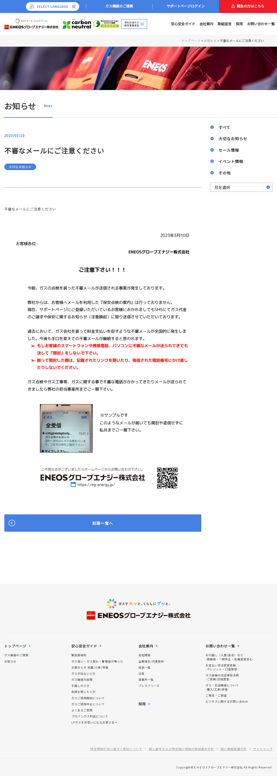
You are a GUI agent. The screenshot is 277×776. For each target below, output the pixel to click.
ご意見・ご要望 (216, 695)
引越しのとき (80, 686)
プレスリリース (148, 686)
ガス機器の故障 (82, 680)
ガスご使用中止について (88, 704)
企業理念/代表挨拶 (151, 661)
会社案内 (206, 23)
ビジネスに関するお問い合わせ (227, 702)
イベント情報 (231, 161)
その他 (225, 173)
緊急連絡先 (79, 655)
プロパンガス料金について (89, 716)
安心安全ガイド (183, 23)
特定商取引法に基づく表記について (116, 749)
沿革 (141, 674)
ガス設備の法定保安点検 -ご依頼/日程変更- (222, 677)
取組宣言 (225, 23)
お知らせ (10, 661)
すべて (224, 127)
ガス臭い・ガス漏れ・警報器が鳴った (97, 661)
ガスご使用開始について (88, 698)
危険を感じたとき (83, 692)
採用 (239, 23)
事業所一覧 (146, 680)
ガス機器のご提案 (16, 655)
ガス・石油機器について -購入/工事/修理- (222, 687)
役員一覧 (144, 667)
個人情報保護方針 (233, 749)
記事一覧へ (102, 523)
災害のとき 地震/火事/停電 (89, 667)
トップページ (15, 645)
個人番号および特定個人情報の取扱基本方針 (181, 749)
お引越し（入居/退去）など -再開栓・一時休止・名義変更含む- (230, 657)
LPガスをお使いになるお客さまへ (94, 722)
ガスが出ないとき (83, 674)
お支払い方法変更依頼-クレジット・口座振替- (222, 667)
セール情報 (229, 150)
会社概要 (144, 655)
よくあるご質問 (82, 710)
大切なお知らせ (233, 138)
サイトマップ (263, 749)
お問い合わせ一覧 (261, 23)
